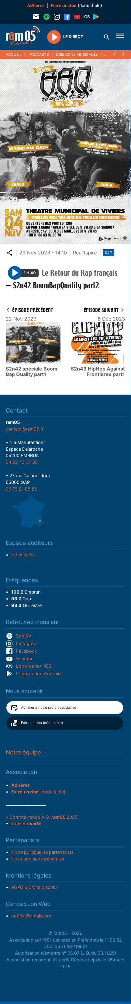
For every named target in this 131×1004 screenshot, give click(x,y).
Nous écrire (23, 555)
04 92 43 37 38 (22, 462)
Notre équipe (23, 752)
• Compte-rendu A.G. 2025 (42, 817)
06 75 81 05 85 (21, 489)
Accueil (14, 54)
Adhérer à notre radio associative (48, 707)
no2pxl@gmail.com (31, 916)
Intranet (25, 823)
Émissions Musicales (77, 54)
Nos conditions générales (37, 859)
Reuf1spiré (85, 253)
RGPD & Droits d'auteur (34, 887)
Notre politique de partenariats (42, 852)
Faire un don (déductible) (42, 723)
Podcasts (39, 54)
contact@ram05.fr (24, 429)
